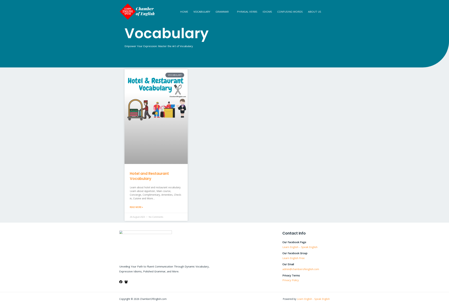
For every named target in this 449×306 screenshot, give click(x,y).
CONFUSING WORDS (290, 11)
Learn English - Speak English (313, 299)
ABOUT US (314, 11)
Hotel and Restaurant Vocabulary (149, 176)
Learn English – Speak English (299, 247)
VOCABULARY (201, 11)
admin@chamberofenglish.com (300, 269)
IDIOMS (267, 11)
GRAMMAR (222, 11)
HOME (184, 11)
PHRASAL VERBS (247, 11)
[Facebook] (120, 281)
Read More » (136, 207)
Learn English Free (293, 258)
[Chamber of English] (137, 11)
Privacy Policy (290, 280)
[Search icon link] (328, 11)
